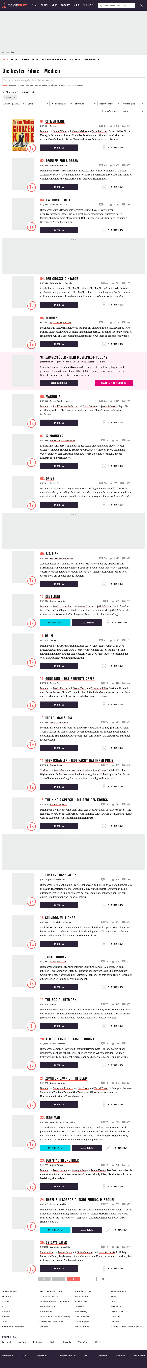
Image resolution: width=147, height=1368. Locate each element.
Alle (5, 59)
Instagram (38, 1342)
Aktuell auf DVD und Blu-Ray (49, 59)
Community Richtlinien (13, 1326)
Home (5, 52)
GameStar (102, 1355)
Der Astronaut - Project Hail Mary (54, 1316)
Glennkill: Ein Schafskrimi (50, 1321)
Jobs (87, 1355)
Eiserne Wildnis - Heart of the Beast (128, 1326)
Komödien (53, 85)
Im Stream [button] (59, 147)
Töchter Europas (46, 1311)
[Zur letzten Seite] (102, 1279)
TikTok (53, 1342)
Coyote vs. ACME (119, 1311)
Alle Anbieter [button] (87, 622)
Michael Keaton (82, 1316)
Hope (113, 1296)
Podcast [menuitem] (65, 5)
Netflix (21, 85)
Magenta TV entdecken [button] (112, 382)
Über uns (6, 1296)
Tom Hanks (80, 1306)
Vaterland (115, 1316)
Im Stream (75, 59)
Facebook (6, 1342)
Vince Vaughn (81, 1296)
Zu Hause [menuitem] (88, 5)
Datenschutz (41, 1355)
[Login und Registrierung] (141, 5)
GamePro (120, 1355)
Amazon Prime (41, 85)
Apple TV (29, 85)
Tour (4, 1321)
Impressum (7, 1355)
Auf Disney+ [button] (54, 622)
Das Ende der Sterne (48, 1296)
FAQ (4, 1306)
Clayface (115, 1321)
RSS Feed (98, 1342)
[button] (114, 147)
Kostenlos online (75, 85)
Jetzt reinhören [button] (59, 382)
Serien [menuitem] (44, 5)
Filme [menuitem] (35, 5)
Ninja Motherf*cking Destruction (54, 1301)
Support (6, 1311)
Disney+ (12, 85)
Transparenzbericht (66, 1355)
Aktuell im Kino (20, 59)
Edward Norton (82, 1301)
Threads (67, 1342)
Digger (114, 1301)
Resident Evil (117, 1306)
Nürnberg (43, 1326)
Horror (62, 85)
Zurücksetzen (27, 92)
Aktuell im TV (91, 59)
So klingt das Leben (47, 1306)
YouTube (22, 1342)
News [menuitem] (55, 5)
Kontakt (6, 1316)
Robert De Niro (82, 1326)
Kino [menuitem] (76, 5)
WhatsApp (83, 1342)
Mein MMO (139, 1355)
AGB (24, 1355)
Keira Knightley (82, 1321)
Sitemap (6, 1301)
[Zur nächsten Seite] (88, 1279)
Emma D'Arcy (81, 1311)
